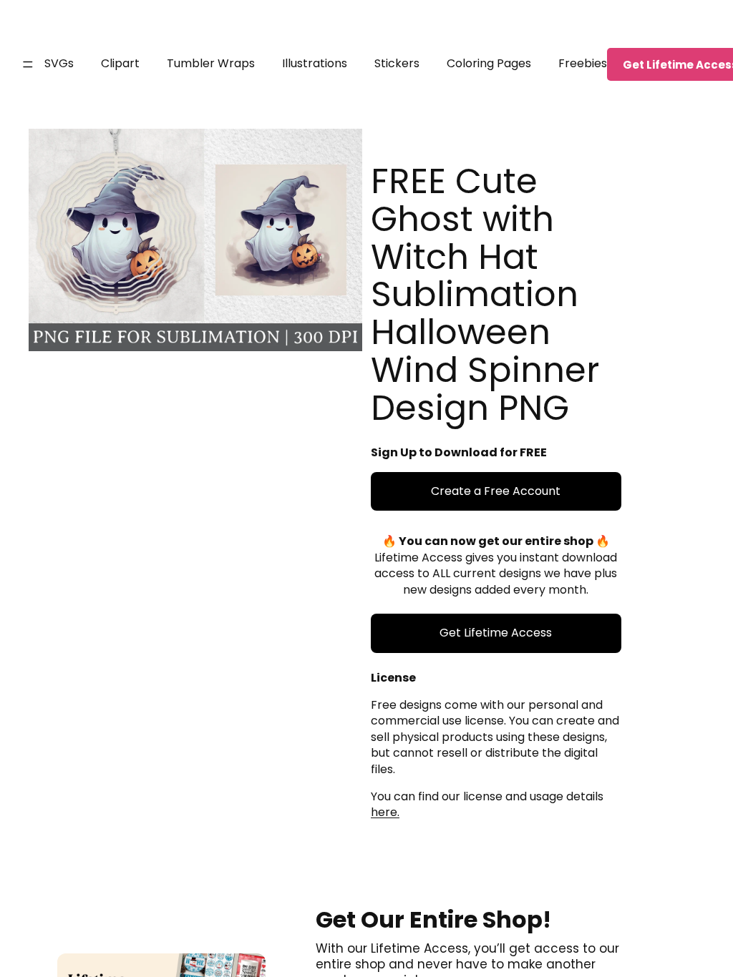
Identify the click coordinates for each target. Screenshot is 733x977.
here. (385, 812)
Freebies (582, 63)
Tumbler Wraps (211, 63)
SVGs (59, 63)
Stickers (396, 63)
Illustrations (314, 63)
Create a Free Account (495, 491)
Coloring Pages (489, 63)
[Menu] (27, 64)
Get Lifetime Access (496, 632)
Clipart (120, 63)
